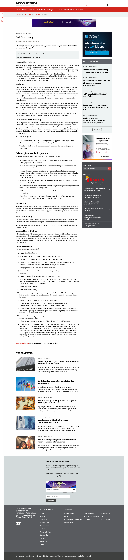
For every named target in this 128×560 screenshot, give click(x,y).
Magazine (87, 5)
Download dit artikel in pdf (26, 62)
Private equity (105, 519)
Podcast (93, 5)
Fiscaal (66, 516)
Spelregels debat (70, 556)
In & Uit (59, 10)
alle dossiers (68, 523)
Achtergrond (51, 10)
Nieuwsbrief (104, 5)
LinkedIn (81, 556)
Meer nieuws (97, 129)
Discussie (32, 10)
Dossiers (98, 5)
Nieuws (24, 10)
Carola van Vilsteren (22, 343)
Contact (110, 5)
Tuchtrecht (79, 10)
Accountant (37, 14)
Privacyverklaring (42, 556)
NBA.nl (88, 556)
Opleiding (87, 519)
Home (19, 10)
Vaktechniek (41, 10)
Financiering (105, 513)
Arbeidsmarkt (69, 513)
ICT (101, 516)
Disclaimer (30, 556)
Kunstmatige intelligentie (73, 519)
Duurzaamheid (89, 513)
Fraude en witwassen (91, 516)
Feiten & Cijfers (69, 10)
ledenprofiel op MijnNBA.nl (57, 476)
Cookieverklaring (56, 556)
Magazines (27, 14)
